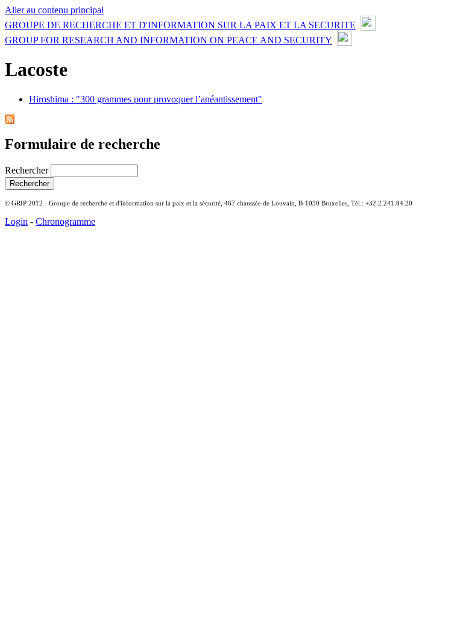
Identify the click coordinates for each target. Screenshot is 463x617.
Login (16, 221)
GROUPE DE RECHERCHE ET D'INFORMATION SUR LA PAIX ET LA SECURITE (180, 25)
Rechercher (28, 170)
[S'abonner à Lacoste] (9, 121)
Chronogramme (65, 221)
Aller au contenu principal (54, 10)
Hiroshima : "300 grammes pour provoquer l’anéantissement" (145, 99)
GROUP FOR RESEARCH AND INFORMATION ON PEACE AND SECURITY (168, 40)
